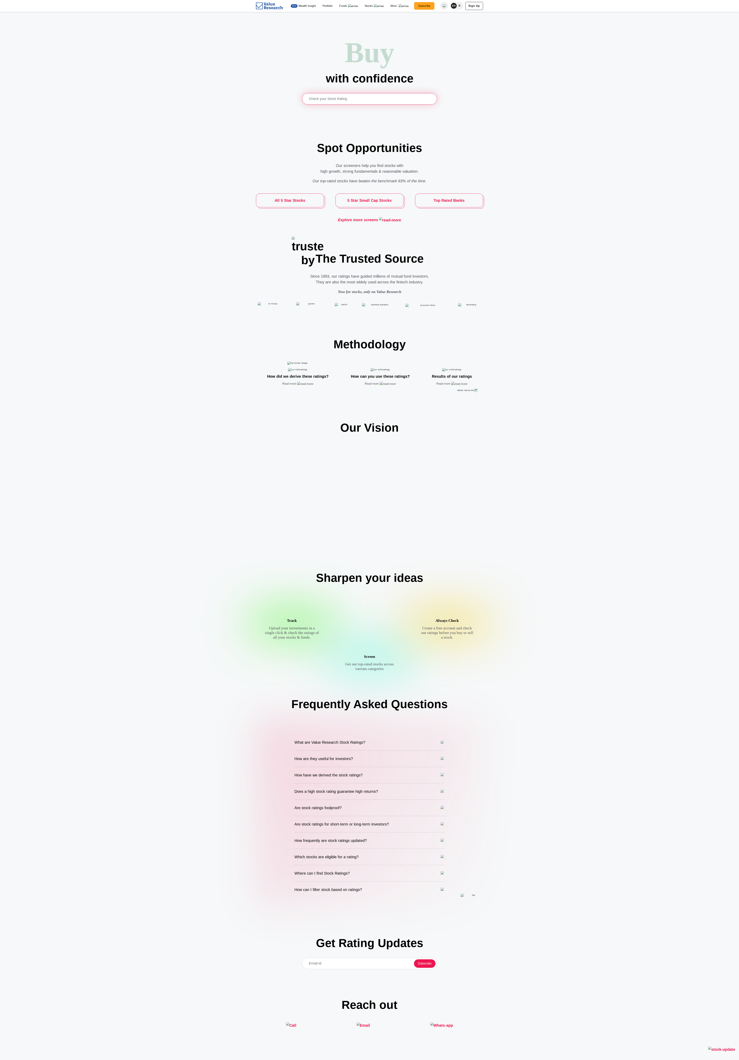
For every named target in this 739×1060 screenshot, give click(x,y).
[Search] (444, 6)
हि (460, 5)
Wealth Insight (307, 5)
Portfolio (328, 5)
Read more (289, 383)
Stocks (369, 5)
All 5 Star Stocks (290, 200)
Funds (343, 5)
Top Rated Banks (449, 200)
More (394, 5)
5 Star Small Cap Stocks (369, 200)
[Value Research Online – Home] (269, 6)
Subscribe (424, 5)
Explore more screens (358, 220)
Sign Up (474, 5)
